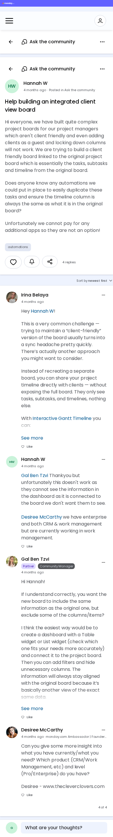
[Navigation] (9, 20)
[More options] (103, 295)
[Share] (50, 261)
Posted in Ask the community (72, 90)
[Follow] (32, 261)
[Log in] (100, 21)
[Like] (13, 262)
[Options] (102, 42)
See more (32, 438)
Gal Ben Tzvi (34, 475)
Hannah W (35, 83)
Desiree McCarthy (41, 517)
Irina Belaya (34, 295)
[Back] (11, 42)
